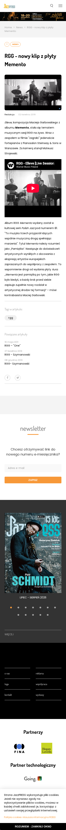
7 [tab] (55, 607)
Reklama (40, 673)
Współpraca (41, 684)
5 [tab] (40, 607)
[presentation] (9, 6)
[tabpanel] (33, 558)
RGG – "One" (13, 345)
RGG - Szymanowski (17, 354)
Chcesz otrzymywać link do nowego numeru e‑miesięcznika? (33, 452)
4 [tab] (33, 607)
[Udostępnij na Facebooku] (7, 378)
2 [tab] (18, 607)
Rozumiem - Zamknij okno (33, 826)
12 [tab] (47, 615)
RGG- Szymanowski (17, 363)
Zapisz (33, 480)
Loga (7, 684)
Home (8, 27)
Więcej (9, 634)
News (19, 27)
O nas (7, 673)
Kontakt (8, 694)
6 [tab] (47, 607)
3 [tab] (25, 607)
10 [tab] (33, 615)
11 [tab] (40, 615)
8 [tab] (18, 615)
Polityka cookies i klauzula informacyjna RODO (30, 817)
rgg (10, 318)
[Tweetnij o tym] (18, 378)
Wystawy (40, 694)
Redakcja (9, 114)
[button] (51, 6)
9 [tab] (25, 615)
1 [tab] (11, 607)
